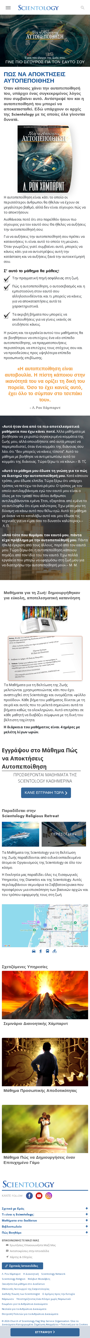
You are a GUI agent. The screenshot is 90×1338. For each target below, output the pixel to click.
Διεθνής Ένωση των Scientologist (21, 1293)
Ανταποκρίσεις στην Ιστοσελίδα (29, 1251)
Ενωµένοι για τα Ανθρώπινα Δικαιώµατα (25, 1303)
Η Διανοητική (31, 1273)
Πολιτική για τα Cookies (74, 1324)
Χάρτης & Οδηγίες (20, 1257)
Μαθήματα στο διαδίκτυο (19, 1220)
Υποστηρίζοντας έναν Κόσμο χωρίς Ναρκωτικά (43, 1298)
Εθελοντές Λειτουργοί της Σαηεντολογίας (25, 1288)
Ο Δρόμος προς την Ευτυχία (58, 1293)
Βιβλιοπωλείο (12, 1226)
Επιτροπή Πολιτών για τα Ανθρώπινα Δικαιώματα (30, 1313)
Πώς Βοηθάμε (12, 1233)
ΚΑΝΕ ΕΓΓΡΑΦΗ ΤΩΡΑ (45, 792)
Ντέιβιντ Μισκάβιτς (39, 1278)
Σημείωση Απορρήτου (46, 1324)
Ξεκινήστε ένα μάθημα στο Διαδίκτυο (23, 1283)
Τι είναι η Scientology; (18, 1214)
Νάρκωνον (8, 1298)
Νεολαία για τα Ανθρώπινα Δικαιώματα (24, 1308)
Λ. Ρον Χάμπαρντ (11, 1273)
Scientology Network (53, 1273)
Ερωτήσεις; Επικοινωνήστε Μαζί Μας (32, 1245)
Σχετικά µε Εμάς (13, 1208)
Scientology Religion (13, 1278)
